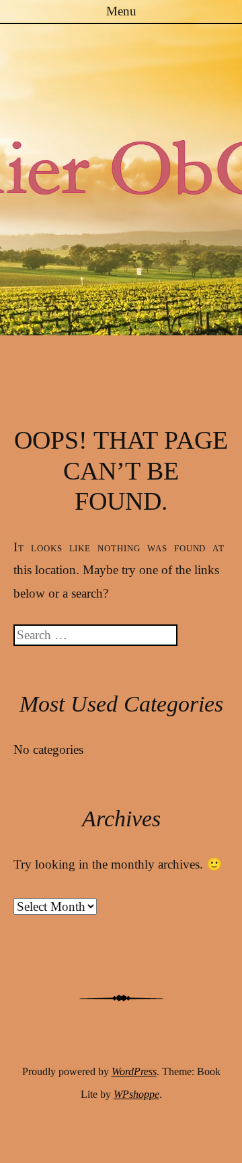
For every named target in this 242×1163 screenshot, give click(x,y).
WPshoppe (136, 1094)
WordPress (134, 1071)
